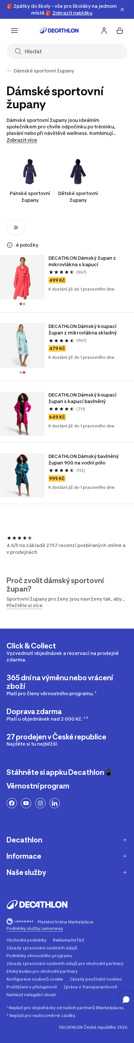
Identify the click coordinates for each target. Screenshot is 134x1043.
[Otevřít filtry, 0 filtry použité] (16, 227)
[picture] (22, 277)
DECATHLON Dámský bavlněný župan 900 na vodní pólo (84, 459)
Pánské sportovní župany (30, 196)
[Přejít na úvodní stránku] (59, 30)
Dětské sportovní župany (78, 196)
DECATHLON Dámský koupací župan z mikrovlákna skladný (82, 329)
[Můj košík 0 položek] (119, 30)
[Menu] (14, 30)
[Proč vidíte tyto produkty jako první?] (10, 245)
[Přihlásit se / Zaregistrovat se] (104, 30)
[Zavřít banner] (122, 9)
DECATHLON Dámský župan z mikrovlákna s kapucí (82, 261)
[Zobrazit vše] (9, 70)
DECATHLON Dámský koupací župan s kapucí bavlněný (82, 398)
